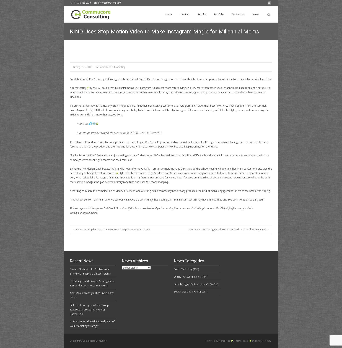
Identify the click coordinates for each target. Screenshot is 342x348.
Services (185, 14)
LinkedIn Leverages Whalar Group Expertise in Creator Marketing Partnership (89, 309)
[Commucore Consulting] (89, 13)
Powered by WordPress (218, 340)
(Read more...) (108, 173)
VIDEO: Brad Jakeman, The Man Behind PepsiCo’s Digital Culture (111, 229)
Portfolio (219, 14)
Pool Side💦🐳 (86, 124)
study (83, 87)
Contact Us (238, 14)
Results (202, 14)
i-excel (245, 340)
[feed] (269, 4)
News (255, 14)
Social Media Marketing (112, 67)
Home (168, 14)
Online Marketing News (187, 276)
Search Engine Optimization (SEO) (193, 284)
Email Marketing (183, 269)
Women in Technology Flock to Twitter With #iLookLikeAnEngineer (229, 229)
